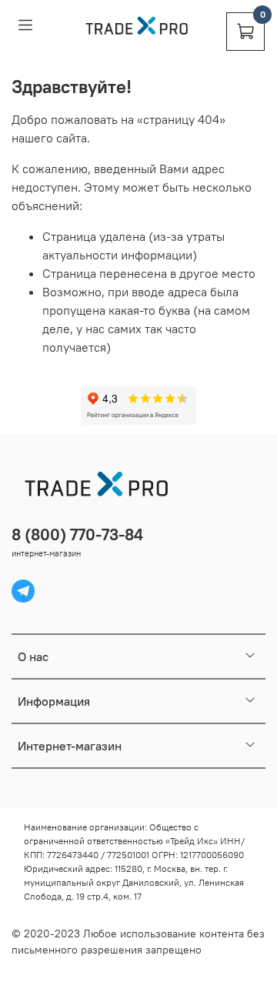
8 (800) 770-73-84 (77, 534)
